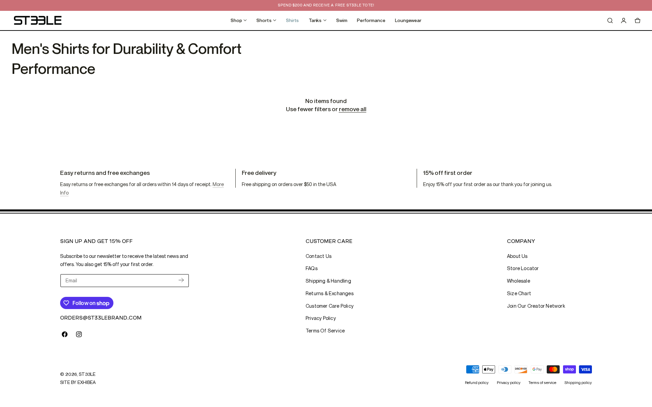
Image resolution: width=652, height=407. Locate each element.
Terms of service (542, 382)
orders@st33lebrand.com (101, 318)
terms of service (325, 330)
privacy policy (321, 318)
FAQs (312, 268)
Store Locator (523, 268)
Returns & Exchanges (330, 293)
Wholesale (518, 281)
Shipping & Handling (328, 281)
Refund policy (477, 382)
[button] (610, 20)
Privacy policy (509, 382)
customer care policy (330, 306)
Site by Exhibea (78, 382)
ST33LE (87, 374)
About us (517, 256)
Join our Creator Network (536, 306)
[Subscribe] (181, 280)
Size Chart (519, 293)
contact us (318, 256)
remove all (352, 109)
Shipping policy (578, 382)
